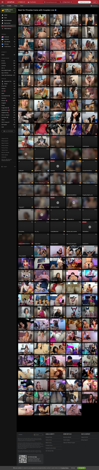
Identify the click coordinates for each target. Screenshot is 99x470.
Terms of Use (5, 150)
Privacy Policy (5, 147)
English (37, 434)
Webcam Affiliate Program (69, 442)
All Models (4, 157)
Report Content (5, 143)
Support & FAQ (5, 138)
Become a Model (5, 152)
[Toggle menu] (2, 2)
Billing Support (5, 140)
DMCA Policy (49, 442)
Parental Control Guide (51, 448)
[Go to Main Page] (11, 2)
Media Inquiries (5, 145)
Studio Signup (5, 154)
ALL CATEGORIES (9, 131)
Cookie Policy (64, 468)
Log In (94, 2)
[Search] (60, 2)
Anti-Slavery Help (49, 450)
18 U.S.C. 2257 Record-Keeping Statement (7, 160)
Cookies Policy (49, 445)
